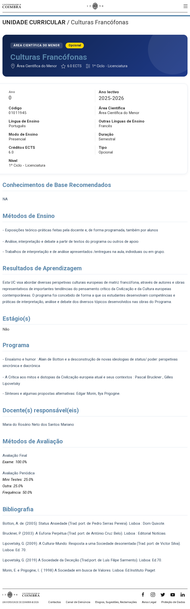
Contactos (54, 602)
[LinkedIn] (183, 594)
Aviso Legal (149, 602)
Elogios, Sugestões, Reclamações (116, 602)
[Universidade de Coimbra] (11, 6)
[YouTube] (173, 594)
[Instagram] (153, 594)
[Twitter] (163, 594)
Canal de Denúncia (78, 602)
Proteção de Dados (173, 602)
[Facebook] (143, 594)
